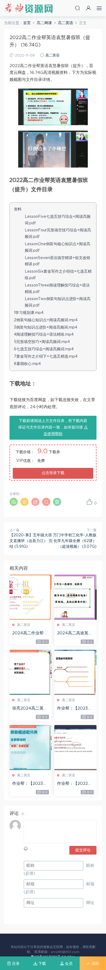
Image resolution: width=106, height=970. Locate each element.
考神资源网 (28, 8)
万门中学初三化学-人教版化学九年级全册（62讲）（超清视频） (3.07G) (74, 541)
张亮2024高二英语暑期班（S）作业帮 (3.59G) (30, 708)
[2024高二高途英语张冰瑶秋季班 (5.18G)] (75, 597)
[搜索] (77, 8)
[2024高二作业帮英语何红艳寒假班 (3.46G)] (31, 597)
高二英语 (52, 55)
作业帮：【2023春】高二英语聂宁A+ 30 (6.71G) (75, 708)
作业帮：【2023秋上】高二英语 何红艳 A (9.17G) (29, 784)
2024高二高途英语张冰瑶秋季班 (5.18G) (74, 633)
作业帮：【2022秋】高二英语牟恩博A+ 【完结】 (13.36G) (75, 784)
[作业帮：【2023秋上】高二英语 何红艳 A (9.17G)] (31, 747)
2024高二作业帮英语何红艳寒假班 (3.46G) (30, 633)
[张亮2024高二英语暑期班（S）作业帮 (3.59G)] (31, 672)
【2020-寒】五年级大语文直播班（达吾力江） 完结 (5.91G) (31, 541)
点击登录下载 (53, 473)
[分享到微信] (14, 502)
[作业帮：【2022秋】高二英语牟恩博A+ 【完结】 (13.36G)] (75, 747)
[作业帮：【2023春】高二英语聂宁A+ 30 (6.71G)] (75, 672)
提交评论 (83, 850)
